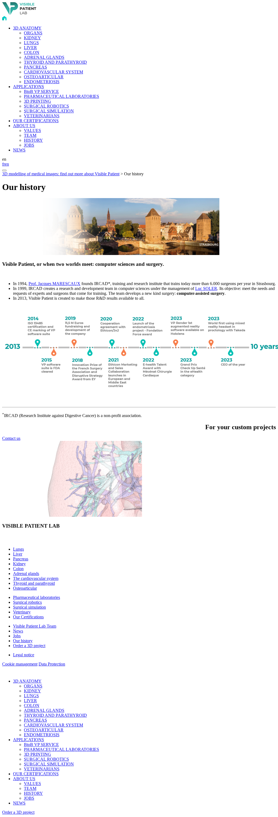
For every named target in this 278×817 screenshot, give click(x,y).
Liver (17, 554)
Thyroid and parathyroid (34, 583)
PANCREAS (35, 67)
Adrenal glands (26, 573)
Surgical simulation (29, 607)
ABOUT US (24, 125)
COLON (31, 52)
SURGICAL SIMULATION (49, 111)
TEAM (30, 135)
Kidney (19, 563)
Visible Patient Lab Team (34, 626)
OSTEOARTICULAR (44, 77)
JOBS (29, 145)
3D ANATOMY (27, 28)
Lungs (18, 549)
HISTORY (33, 140)
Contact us (11, 438)
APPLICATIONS (28, 86)
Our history (23, 640)
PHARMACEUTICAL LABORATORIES (61, 96)
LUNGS (31, 42)
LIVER (30, 47)
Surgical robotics (27, 602)
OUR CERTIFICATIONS (36, 120)
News (18, 631)
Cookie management (19, 664)
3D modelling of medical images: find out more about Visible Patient (60, 174)
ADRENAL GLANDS (44, 57)
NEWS (19, 150)
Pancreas (20, 559)
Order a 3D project (29, 645)
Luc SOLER (206, 288)
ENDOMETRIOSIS (41, 81)
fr (3, 164)
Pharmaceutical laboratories (36, 597)
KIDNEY (32, 37)
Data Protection (52, 664)
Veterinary (22, 612)
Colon (18, 568)
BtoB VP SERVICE (41, 91)
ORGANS (33, 33)
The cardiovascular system (35, 578)
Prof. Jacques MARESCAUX (54, 283)
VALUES (32, 130)
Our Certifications (28, 617)
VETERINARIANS (41, 116)
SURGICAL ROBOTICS (46, 106)
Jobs (17, 636)
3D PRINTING (37, 101)
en (7, 164)
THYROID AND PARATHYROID (55, 62)
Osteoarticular (25, 588)
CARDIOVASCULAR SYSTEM (53, 72)
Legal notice (23, 655)
